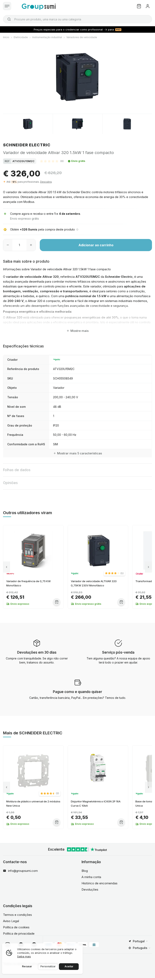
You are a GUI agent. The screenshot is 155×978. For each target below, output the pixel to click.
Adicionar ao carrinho (96, 245)
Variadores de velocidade (81, 37)
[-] (7, 245)
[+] (31, 245)
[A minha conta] (147, 6)
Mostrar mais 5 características (79, 453)
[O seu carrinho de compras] (139, 6)
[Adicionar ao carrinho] (56, 602)
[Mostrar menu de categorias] (7, 6)
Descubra (46, 181)
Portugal (139, 941)
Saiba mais (24, 956)
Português (140, 948)
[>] (148, 566)
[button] (52, 161)
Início (6, 37)
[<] (6, 566)
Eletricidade (21, 37)
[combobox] (77, 19)
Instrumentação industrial (47, 37)
